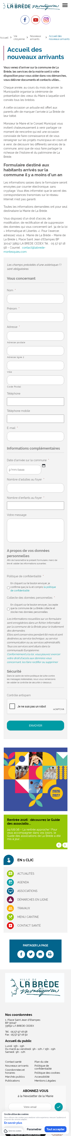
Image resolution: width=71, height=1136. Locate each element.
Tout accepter (55, 1129)
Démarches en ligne (32, 899)
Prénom (13, 308)
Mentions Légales (45, 1080)
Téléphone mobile (18, 410)
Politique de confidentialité (25, 576)
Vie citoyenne (19, 38)
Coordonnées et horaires (15, 1071)
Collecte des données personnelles (31, 597)
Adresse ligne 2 (15, 357)
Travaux (23, 908)
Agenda (23, 882)
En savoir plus (13, 1122)
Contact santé (29, 925)
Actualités (25, 873)
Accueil (4, 37)
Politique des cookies (47, 1072)
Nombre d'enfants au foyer (25, 497)
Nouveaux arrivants (35, 38)
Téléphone (13, 393)
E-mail (12, 428)
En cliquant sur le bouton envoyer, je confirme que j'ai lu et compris (33, 587)
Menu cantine (28, 916)
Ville (9, 372)
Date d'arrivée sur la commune (28, 460)
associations (27, 891)
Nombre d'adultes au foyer (25, 479)
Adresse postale (16, 342)
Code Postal (14, 386)
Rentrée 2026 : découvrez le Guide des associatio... (33, 821)
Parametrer (34, 1129)
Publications (12, 1080)
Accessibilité (42, 1076)
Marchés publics (15, 1076)
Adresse (13, 326)
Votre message (16, 514)
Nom (11, 290)
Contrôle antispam (19, 695)
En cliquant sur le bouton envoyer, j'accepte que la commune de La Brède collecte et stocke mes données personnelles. (34, 608)
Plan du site (41, 1061)
